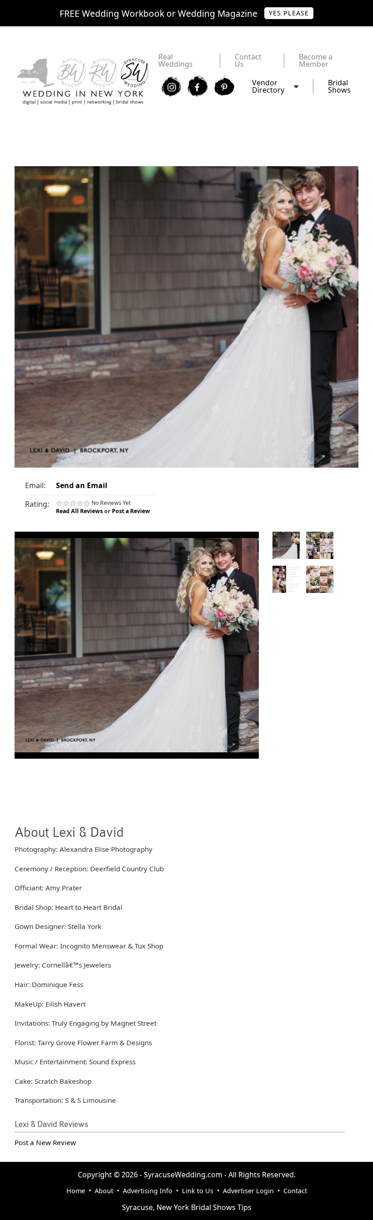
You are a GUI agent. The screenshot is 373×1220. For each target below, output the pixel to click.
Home (75, 1190)
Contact (295, 1190)
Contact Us (248, 60)
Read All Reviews (79, 511)
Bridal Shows (339, 86)
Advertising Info (147, 1190)
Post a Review (131, 511)
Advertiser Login (248, 1190)
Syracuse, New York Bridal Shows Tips (187, 1207)
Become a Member (316, 60)
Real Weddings (175, 60)
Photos (286, 545)
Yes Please (289, 13)
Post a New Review (45, 1142)
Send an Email (81, 485)
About (104, 1190)
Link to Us (197, 1190)
